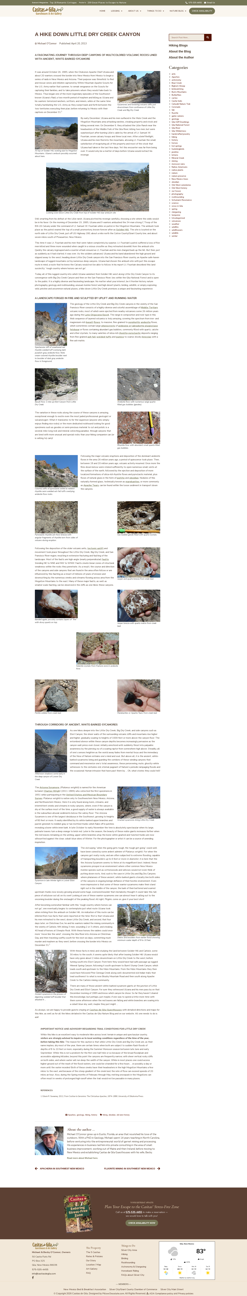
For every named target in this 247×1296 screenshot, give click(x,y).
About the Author (181, 57)
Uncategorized (178, 218)
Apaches (72, 1115)
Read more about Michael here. (82, 1158)
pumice (120, 336)
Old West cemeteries (181, 185)
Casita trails (177, 101)
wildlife (175, 233)
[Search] (207, 37)
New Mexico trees (180, 179)
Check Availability (202, 11)
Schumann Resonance (182, 200)
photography (177, 194)
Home (102, 11)
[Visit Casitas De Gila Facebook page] (57, 1277)
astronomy (176, 80)
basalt (89, 322)
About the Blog (180, 51)
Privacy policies (185, 1293)
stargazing (176, 212)
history (94, 1115)
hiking (87, 1115)
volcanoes (176, 221)
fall (173, 110)
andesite (146, 322)
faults (105, 559)
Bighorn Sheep (178, 86)
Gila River (176, 128)
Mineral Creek (178, 158)
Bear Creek (177, 83)
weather (175, 224)
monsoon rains (178, 164)
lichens (175, 155)
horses (175, 143)
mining (175, 161)
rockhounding (178, 197)
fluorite (175, 113)
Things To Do (154, 11)
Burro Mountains (179, 92)
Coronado (176, 107)
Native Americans (179, 167)
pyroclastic (134, 333)
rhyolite (123, 333)
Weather (181, 1278)
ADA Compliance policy (161, 1293)
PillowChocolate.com (113, 1293)
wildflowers (177, 230)
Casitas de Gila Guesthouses (105, 1009)
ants (174, 74)
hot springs (177, 146)
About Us (133, 11)
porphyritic (134, 322)
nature (175, 173)
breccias (146, 336)
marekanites (132, 481)
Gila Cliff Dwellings (180, 122)
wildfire (175, 227)
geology (80, 1115)
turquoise (176, 215)
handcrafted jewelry (181, 134)
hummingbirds (178, 149)
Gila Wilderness (179, 131)
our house (176, 191)
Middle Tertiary (149, 307)
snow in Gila (177, 206)
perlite (121, 477)
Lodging (115, 11)
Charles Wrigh (52, 791)
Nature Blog (177, 11)
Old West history (179, 188)
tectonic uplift (95, 548)
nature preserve (179, 176)
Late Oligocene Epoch (97, 314)
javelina (175, 152)
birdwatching (177, 89)
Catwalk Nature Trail (181, 104)
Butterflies (176, 95)
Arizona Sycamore (49, 787)
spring (174, 209)
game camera (178, 116)
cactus (175, 98)
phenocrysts (108, 325)
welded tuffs (103, 336)
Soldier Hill (122, 229)
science (175, 203)
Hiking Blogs (178, 45)
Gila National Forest (180, 125)
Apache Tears (91, 485)
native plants (177, 170)
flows (97, 322)
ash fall (91, 336)
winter (175, 236)
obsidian (134, 477)
